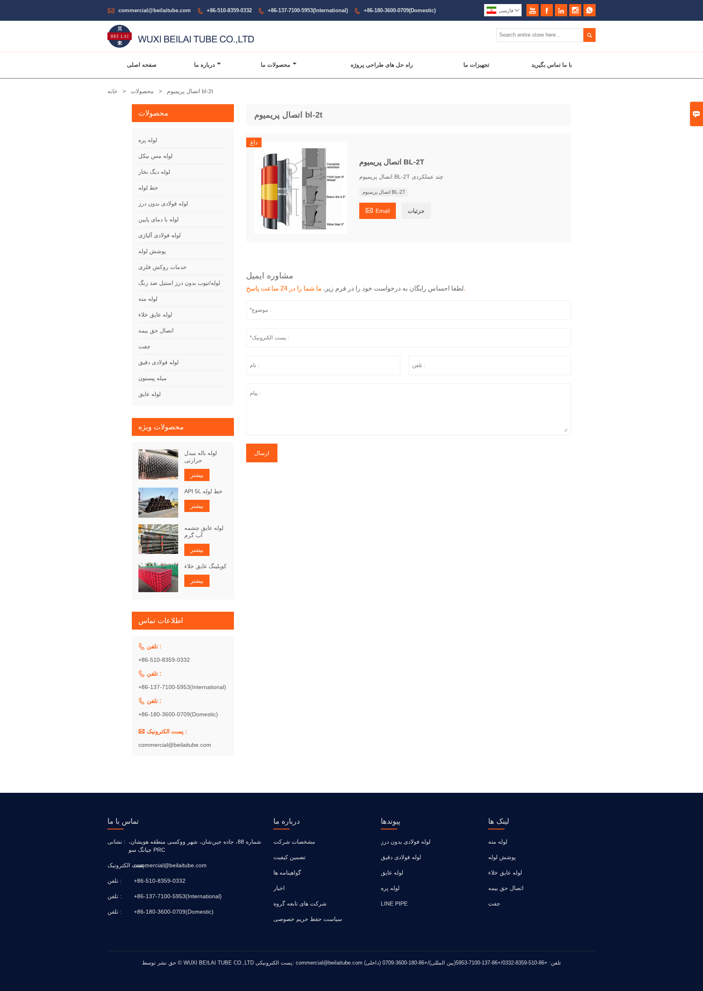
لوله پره (147, 140)
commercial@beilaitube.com (154, 10)
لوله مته (147, 298)
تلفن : (114, 880)
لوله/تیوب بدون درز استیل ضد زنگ (179, 283)
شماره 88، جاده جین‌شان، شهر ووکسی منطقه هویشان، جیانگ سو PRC (195, 845)
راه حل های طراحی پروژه (382, 64)
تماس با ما (123, 821)
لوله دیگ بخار (154, 171)
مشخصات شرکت (294, 841)
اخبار (279, 888)
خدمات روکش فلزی (162, 267)
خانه (112, 91)
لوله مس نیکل (155, 156)
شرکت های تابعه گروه (300, 903)
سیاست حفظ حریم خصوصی (307, 919)
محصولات (142, 91)
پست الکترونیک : (119, 865)
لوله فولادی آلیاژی (159, 235)
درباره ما (204, 64)
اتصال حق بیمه (156, 330)
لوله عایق (149, 394)
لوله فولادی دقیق (158, 362)
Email (377, 210)
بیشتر (196, 475)
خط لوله (148, 187)
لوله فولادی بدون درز (163, 203)
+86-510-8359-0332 (229, 10)
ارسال (261, 453)
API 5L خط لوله (203, 491)
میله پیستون (152, 378)
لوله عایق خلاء (155, 314)
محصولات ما (275, 64)
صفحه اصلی (142, 64)
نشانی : (116, 841)
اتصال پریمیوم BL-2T (383, 192)
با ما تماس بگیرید (551, 64)
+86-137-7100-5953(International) (308, 10)
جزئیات (416, 211)
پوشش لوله (152, 251)
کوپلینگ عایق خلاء (205, 566)
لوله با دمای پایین (158, 219)
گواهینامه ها (287, 872)
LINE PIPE (394, 903)
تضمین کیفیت (289, 857)
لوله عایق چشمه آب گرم (203, 531)
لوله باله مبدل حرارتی (200, 457)
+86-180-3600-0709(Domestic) (400, 10)
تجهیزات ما (476, 64)
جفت (144, 346)
